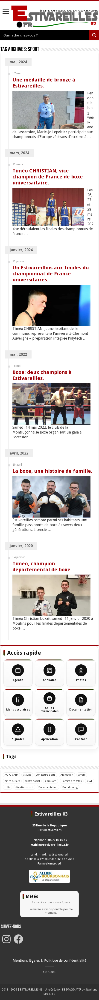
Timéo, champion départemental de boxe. (42, 566)
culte (7, 787)
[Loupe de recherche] (94, 35)
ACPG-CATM (11, 774)
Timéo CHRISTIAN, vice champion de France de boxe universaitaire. (47, 177)
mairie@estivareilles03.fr (49, 844)
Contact (49, 972)
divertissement (24, 787)
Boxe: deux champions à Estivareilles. (42, 375)
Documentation (47, 787)
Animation (67, 774)
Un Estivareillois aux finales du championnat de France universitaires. (50, 274)
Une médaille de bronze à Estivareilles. (43, 83)
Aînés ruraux (12, 781)
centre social (32, 781)
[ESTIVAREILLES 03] (49, 16)
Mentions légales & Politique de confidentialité (49, 960)
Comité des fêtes (71, 781)
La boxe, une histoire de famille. (52, 471)
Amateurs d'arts (45, 774)
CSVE (90, 781)
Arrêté (81, 774)
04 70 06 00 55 (57, 840)
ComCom (50, 781)
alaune (27, 774)
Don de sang (70, 787)
